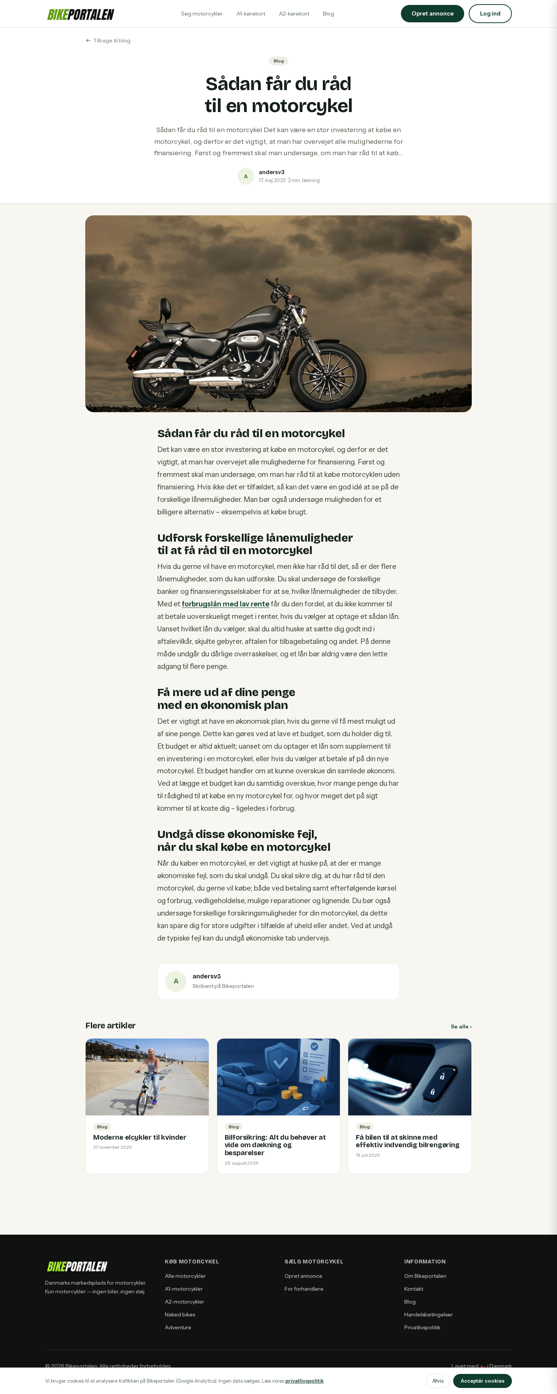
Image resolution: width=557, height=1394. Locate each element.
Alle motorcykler (185, 1276)
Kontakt (413, 1288)
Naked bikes (180, 1314)
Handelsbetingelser (428, 1314)
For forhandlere (304, 1288)
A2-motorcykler (184, 1301)
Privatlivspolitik (422, 1327)
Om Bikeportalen (425, 1276)
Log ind (490, 13)
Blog (328, 13)
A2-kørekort (294, 13)
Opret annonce (303, 1276)
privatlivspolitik (304, 1381)
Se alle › (461, 1026)
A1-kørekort (250, 13)
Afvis (438, 1381)
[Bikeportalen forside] (79, 13)
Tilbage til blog (112, 40)
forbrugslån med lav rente (225, 604)
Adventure (178, 1327)
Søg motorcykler (202, 13)
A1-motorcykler (184, 1288)
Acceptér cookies (482, 1381)
